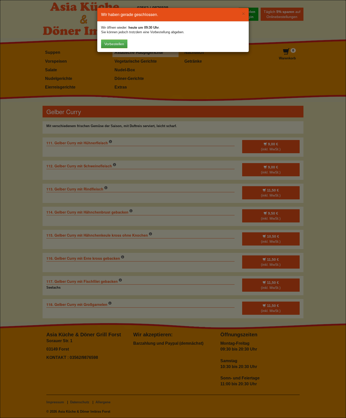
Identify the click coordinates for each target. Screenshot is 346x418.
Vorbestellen (114, 44)
